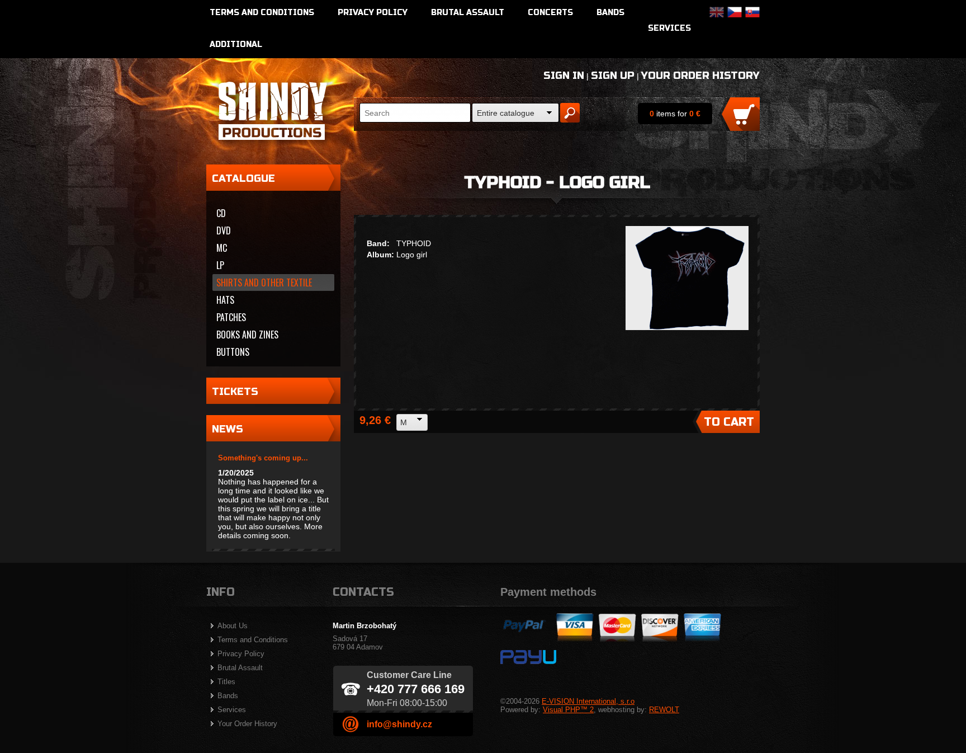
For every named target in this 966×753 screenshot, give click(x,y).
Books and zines (247, 334)
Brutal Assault (467, 12)
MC (221, 248)
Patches (231, 317)
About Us (232, 626)
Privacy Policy (373, 12)
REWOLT (664, 709)
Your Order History (700, 75)
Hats (225, 300)
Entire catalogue (505, 113)
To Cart (729, 422)
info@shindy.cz (399, 724)
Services (669, 28)
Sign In (563, 75)
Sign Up (612, 75)
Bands (610, 12)
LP (220, 265)
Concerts (550, 12)
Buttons (232, 352)
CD (221, 213)
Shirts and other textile (264, 282)
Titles (226, 681)
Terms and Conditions (262, 12)
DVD (223, 230)
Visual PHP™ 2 (568, 709)
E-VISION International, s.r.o (588, 701)
